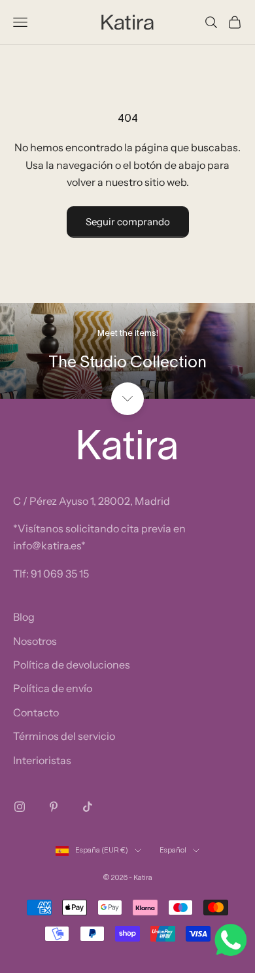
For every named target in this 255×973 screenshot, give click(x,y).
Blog (24, 616)
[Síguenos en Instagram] (19, 806)
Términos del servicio (64, 736)
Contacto (36, 712)
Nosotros (35, 641)
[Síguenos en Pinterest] (53, 806)
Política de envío (52, 688)
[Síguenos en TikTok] (87, 806)
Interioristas (42, 760)
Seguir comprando (128, 221)
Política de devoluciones (71, 664)
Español (173, 850)
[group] (127, 351)
